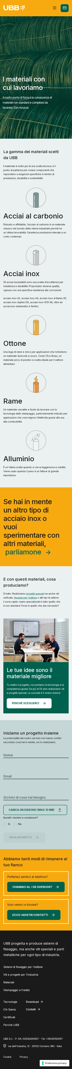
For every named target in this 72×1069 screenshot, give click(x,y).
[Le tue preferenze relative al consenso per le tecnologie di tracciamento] (54, 1063)
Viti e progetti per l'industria (20, 974)
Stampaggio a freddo (16, 990)
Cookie (7, 1056)
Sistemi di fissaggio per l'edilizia (23, 967)
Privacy (24, 1056)
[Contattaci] (65, 8)
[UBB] (14, 8)
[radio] (6, 824)
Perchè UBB (11, 1025)
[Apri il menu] (55, 8)
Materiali (8, 982)
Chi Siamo (9, 1009)
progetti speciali (35, 593)
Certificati (9, 1017)
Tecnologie (10, 1001)
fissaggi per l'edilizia (25, 597)
